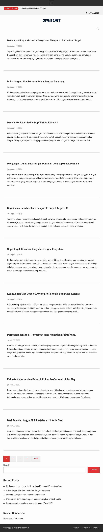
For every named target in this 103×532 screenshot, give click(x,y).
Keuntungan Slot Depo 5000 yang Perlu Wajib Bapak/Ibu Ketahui (43, 293)
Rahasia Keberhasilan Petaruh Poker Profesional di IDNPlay (41, 379)
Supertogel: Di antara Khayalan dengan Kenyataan (35, 249)
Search (6, 465)
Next (36, 458)
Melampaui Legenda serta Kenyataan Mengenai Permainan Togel (44, 40)
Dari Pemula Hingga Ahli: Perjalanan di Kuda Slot (35, 420)
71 (27, 458)
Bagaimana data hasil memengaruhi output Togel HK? (37, 208)
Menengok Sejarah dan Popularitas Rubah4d (32, 122)
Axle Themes (94, 528)
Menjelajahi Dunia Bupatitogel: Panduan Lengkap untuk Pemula (43, 163)
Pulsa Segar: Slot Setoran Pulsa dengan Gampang (36, 81)
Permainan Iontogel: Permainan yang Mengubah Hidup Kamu (41, 334)
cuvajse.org (51, 20)
